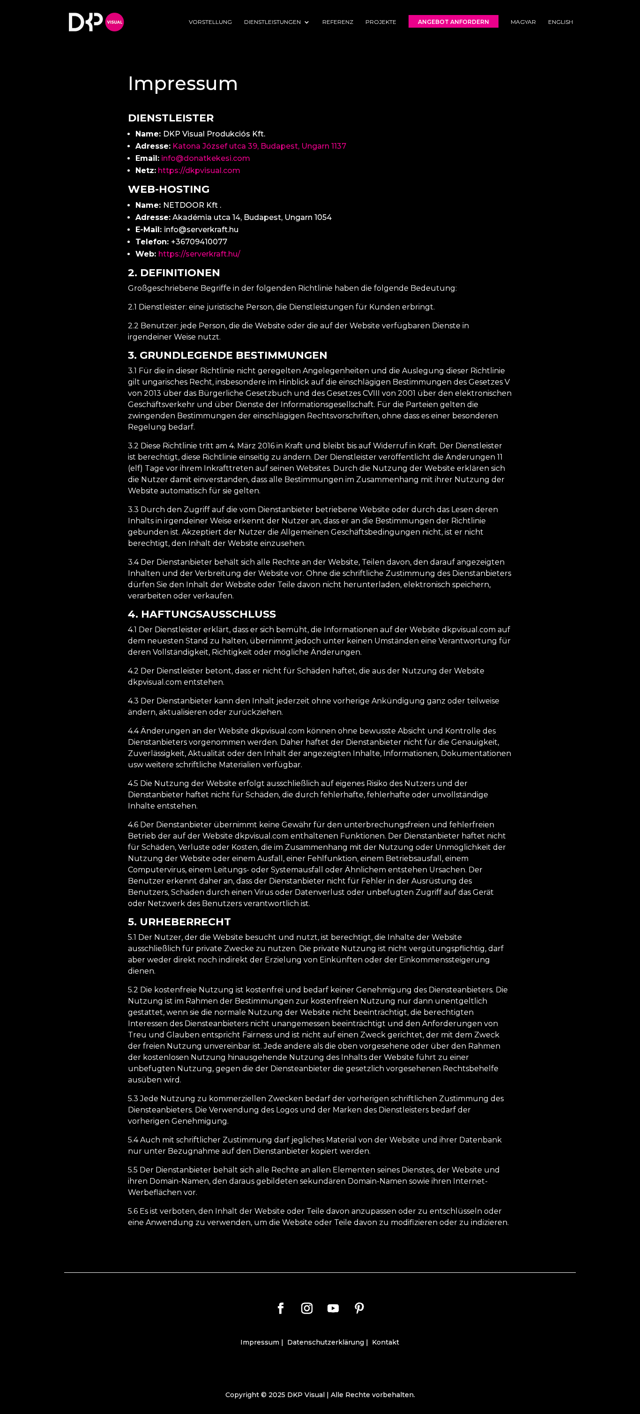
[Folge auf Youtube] (333, 1308)
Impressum (259, 1342)
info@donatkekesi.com (205, 158)
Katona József (200, 146)
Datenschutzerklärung (325, 1342)
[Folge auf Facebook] (280, 1308)
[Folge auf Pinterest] (359, 1308)
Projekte (380, 22)
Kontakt (385, 1342)
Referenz (337, 22)
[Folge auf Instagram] (307, 1308)
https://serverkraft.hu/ (199, 254)
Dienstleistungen (272, 22)
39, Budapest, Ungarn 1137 (297, 146)
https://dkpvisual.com (199, 170)
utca (238, 146)
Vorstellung (210, 22)
